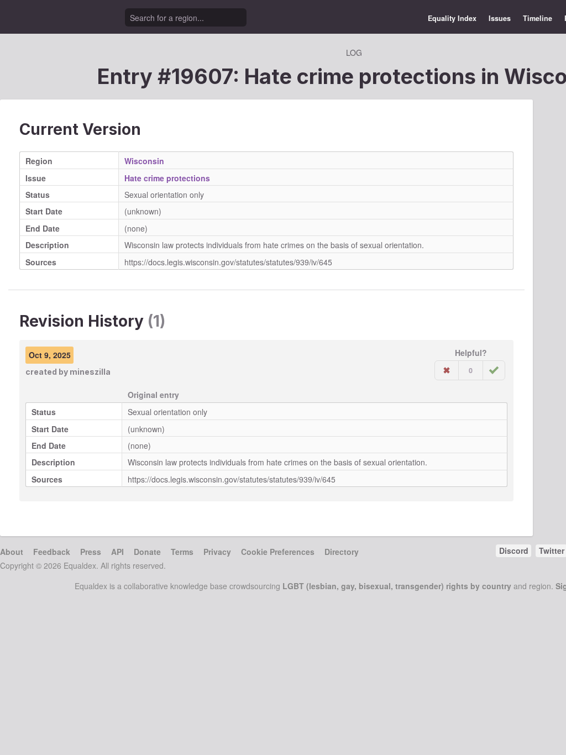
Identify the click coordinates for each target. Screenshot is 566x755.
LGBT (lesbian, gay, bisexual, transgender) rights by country (396, 585)
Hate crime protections (167, 177)
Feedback (51, 551)
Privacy (217, 551)
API (117, 551)
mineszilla (90, 371)
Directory (341, 551)
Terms (182, 551)
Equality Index (452, 18)
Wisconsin (144, 160)
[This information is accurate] (494, 370)
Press (90, 551)
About (11, 551)
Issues (500, 18)
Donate (147, 551)
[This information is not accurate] (446, 370)
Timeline (537, 18)
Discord (513, 550)
